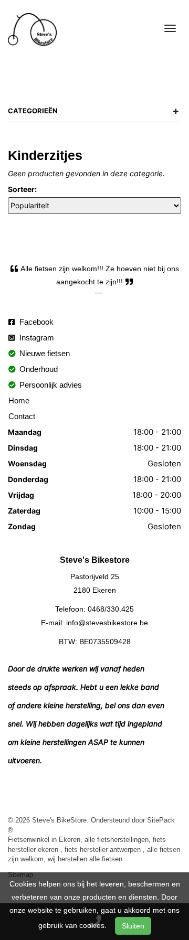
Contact (21, 416)
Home (18, 400)
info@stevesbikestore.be (107, 622)
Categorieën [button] (94, 110)
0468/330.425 (111, 609)
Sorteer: (22, 189)
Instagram (35, 337)
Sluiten (133, 926)
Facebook (35, 321)
